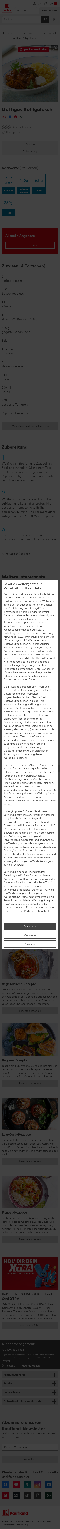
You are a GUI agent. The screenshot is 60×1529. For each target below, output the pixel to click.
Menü (55, 3)
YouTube (16, 1484)
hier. (10, 804)
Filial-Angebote (49, 11)
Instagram (37, 1484)
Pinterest (5, 1495)
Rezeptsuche (51, 33)
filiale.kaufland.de (14, 1374)
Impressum (7, 1521)
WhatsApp (48, 1495)
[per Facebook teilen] (10, 116)
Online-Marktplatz (25, 11)
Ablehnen (30, 943)
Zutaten (30, 144)
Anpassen (30, 935)
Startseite (7, 33)
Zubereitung (30, 151)
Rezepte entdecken (30, 1010)
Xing (27, 1484)
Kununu (16, 1495)
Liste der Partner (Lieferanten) (31, 911)
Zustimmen (30, 926)
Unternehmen (12, 1392)
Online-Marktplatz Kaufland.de (22, 1401)
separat (26, 622)
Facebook (5, 1484)
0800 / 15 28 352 (14, 1349)
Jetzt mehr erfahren (30, 1325)
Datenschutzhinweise (23, 1521)
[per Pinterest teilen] (15, 116)
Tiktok (27, 1495)
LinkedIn (48, 1484)
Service (8, 1383)
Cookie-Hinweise (43, 1521)
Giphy (37, 1495)
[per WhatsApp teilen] (21, 116)
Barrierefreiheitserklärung (16, 1524)
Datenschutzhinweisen (16, 800)
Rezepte (28, 33)
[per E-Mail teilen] (4, 116)
